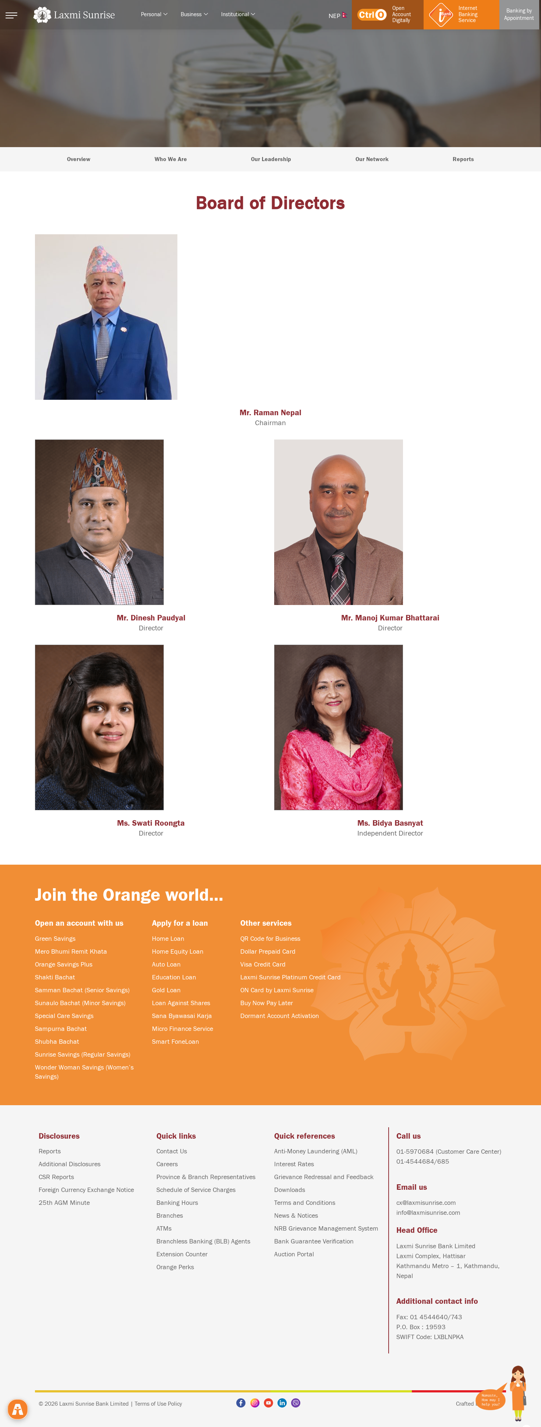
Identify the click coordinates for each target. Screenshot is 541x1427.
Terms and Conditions (304, 1203)
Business (191, 14)
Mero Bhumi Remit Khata (71, 952)
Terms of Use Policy (158, 1404)
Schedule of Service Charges (196, 1190)
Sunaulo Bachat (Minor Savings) (80, 1003)
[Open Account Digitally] (372, 14)
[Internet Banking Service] (441, 15)
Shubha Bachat (57, 1042)
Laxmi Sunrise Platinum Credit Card (290, 977)
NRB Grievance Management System (326, 1228)
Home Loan (168, 939)
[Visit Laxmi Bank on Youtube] (270, 1403)
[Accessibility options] (17, 1409)
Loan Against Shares (181, 1003)
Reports (463, 159)
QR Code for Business (270, 939)
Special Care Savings (64, 1016)
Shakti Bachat (55, 977)
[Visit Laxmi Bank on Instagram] (257, 1403)
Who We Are (171, 159)
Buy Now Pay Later (266, 1003)
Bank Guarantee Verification (314, 1241)
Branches (169, 1216)
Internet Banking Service (468, 15)
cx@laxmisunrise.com (426, 1203)
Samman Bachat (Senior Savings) (82, 990)
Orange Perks (175, 1267)
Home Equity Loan (178, 952)
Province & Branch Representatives (205, 1177)
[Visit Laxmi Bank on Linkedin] (284, 1403)
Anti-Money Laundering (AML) (315, 1151)
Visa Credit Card (263, 964)
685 (443, 1162)
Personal (151, 14)
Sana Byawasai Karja (182, 1016)
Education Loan (174, 977)
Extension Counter (182, 1254)
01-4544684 (415, 1162)
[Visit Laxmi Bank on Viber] (297, 1403)
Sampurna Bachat (61, 1029)
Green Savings (55, 939)
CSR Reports (56, 1177)
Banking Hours (177, 1203)
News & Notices (296, 1216)
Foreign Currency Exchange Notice (86, 1190)
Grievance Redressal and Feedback (324, 1177)
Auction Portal (294, 1254)
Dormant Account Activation (279, 1016)
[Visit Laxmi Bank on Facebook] (243, 1403)
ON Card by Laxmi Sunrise (277, 990)
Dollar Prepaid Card (268, 952)
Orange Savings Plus (63, 964)
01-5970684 (416, 1152)
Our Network (372, 159)
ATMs (164, 1228)
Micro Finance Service (182, 1029)
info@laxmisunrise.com (428, 1213)
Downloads (289, 1190)
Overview (79, 159)
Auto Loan (166, 964)
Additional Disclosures (69, 1164)
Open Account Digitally (401, 15)
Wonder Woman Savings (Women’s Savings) (84, 1072)
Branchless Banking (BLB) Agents (203, 1241)
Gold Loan (166, 990)
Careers (167, 1164)
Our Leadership (271, 159)
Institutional (235, 14)
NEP (335, 15)
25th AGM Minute (64, 1203)
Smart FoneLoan (175, 1042)
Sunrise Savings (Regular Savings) (82, 1054)
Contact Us (171, 1151)
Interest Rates (294, 1164)
